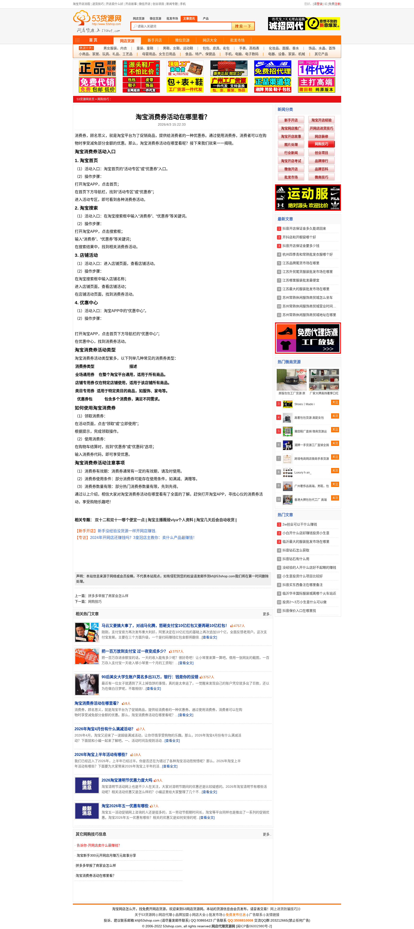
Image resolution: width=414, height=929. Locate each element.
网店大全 (210, 40)
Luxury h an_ (302, 472)
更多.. (267, 614)
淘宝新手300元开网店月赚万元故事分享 (106, 855)
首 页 (93, 40)
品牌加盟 (182, 915)
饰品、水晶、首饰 (322, 48)
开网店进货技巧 (321, 128)
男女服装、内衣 (115, 48)
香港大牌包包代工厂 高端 (310, 500)
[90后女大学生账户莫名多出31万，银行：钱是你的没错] (86, 684)
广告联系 (256, 915)
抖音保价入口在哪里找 (299, 611)
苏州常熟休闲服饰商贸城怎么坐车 (307, 297)
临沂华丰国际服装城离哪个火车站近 (309, 593)
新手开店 (155, 40)
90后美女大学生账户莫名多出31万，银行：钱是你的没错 (150, 677)
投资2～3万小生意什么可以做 (304, 602)
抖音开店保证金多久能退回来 (304, 228)
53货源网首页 (85, 99)
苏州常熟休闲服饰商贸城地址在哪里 (309, 315)
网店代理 (165, 915)
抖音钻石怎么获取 (295, 550)
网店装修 (321, 136)
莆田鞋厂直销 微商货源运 (310, 431)
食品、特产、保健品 (200, 54)
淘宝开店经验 (321, 120)
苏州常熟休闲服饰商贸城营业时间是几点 (312, 306)
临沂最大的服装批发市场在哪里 (305, 541)
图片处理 (291, 144)
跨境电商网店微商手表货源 (311, 459)
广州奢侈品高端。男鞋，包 (311, 486)
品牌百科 (321, 169)
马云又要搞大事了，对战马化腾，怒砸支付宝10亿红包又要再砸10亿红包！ (165, 626)
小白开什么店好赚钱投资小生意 (305, 533)
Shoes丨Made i (304, 404)
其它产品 (321, 54)
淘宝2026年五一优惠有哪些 (125, 806)
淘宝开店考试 (291, 161)
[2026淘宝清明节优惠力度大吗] (86, 785)
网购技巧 (103, 99)
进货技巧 (98, 4)
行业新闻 (291, 153)
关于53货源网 (145, 915)
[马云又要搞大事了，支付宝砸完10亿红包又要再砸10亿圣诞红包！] (86, 632)
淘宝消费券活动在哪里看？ (98, 703)
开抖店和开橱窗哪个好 (299, 237)
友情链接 (272, 915)
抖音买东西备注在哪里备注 (302, 585)
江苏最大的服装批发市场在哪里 (305, 289)
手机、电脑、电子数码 (242, 54)
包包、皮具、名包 (216, 48)
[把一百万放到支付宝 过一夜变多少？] (86, 656)
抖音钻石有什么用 (295, 559)
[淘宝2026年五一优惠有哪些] (86, 810)
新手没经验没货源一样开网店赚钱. (127, 531)
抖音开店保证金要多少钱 (300, 246)
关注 (335, 402)
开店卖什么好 (114, 4)
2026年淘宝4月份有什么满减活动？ (105, 729)
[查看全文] (209, 637)
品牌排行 (321, 161)
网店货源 (127, 41)
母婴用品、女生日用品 (159, 54)
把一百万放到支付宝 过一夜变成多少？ (135, 651)
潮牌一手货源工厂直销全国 (311, 445)
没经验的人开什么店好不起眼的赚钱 (309, 567)
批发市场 (237, 40)
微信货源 (182, 40)
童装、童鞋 (145, 48)
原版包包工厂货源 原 (292, 393)
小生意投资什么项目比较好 (302, 576)
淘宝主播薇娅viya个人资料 (170, 520)
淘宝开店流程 (81, 4)
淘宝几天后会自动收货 (215, 520)
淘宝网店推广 (291, 128)
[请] (318, 4)
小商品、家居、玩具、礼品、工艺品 (105, 54)
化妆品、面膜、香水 (284, 48)
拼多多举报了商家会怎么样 (108, 596)
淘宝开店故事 (291, 136)
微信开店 (144, 4)
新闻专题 (172, 4)
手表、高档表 (249, 48)
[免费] (334, 4)
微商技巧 (321, 177)
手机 (183, 4)
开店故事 (131, 4)
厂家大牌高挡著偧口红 (324, 393)
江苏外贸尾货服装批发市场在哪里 (307, 272)
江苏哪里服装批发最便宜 (300, 280)
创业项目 (158, 4)
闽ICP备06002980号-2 (254, 926)
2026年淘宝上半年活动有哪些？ (102, 755)
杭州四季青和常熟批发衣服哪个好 (307, 254)
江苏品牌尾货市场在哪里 (300, 263)
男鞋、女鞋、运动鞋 (178, 48)
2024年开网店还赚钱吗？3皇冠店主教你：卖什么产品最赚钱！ (143, 538)
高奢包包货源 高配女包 (309, 418)
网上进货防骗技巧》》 (286, 909)
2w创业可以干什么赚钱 (299, 524)
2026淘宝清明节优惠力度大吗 (127, 780)
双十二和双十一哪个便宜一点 (120, 520)
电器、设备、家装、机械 (286, 54)
